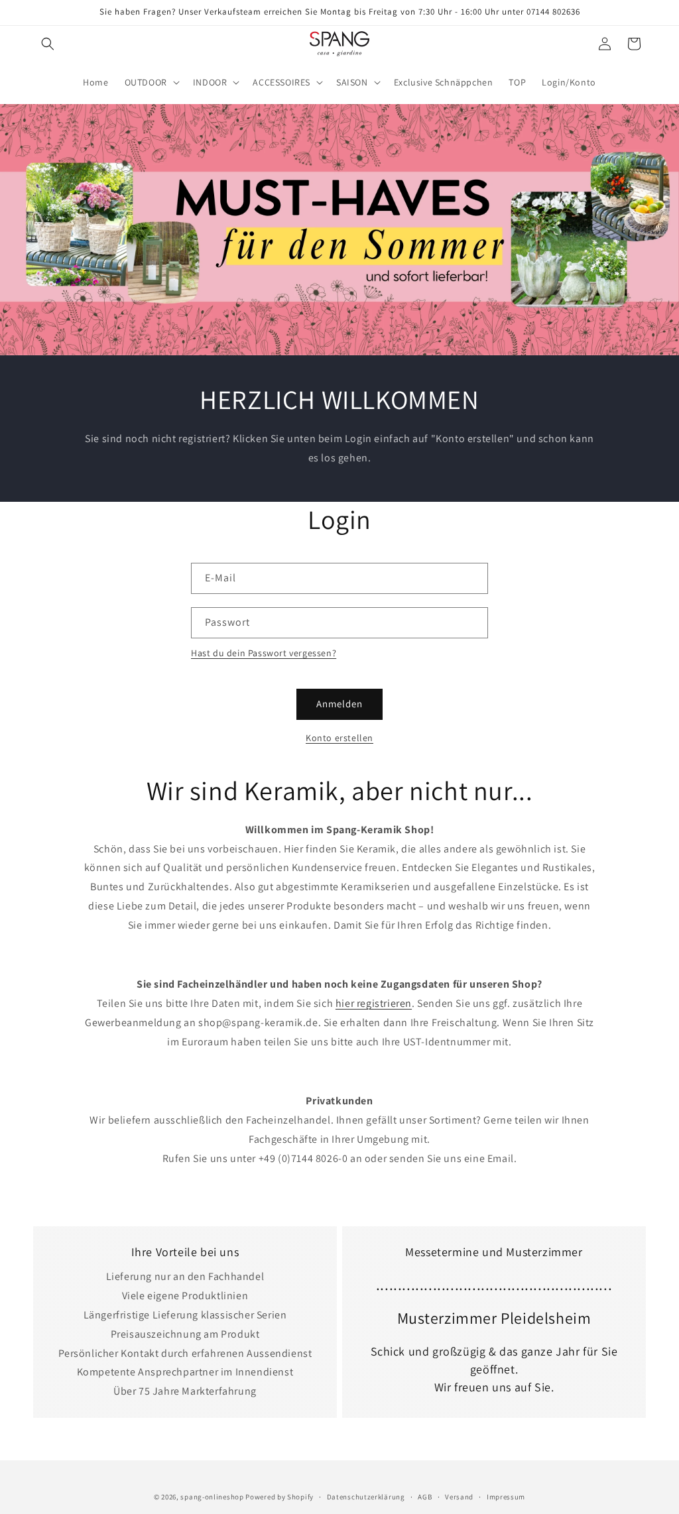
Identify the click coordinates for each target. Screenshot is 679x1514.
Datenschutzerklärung (366, 1496)
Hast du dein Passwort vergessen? (263, 653)
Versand (459, 1496)
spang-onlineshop (211, 1496)
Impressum (506, 1496)
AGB (425, 1496)
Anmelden (339, 703)
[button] (47, 43)
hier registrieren (374, 1003)
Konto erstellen (339, 738)
